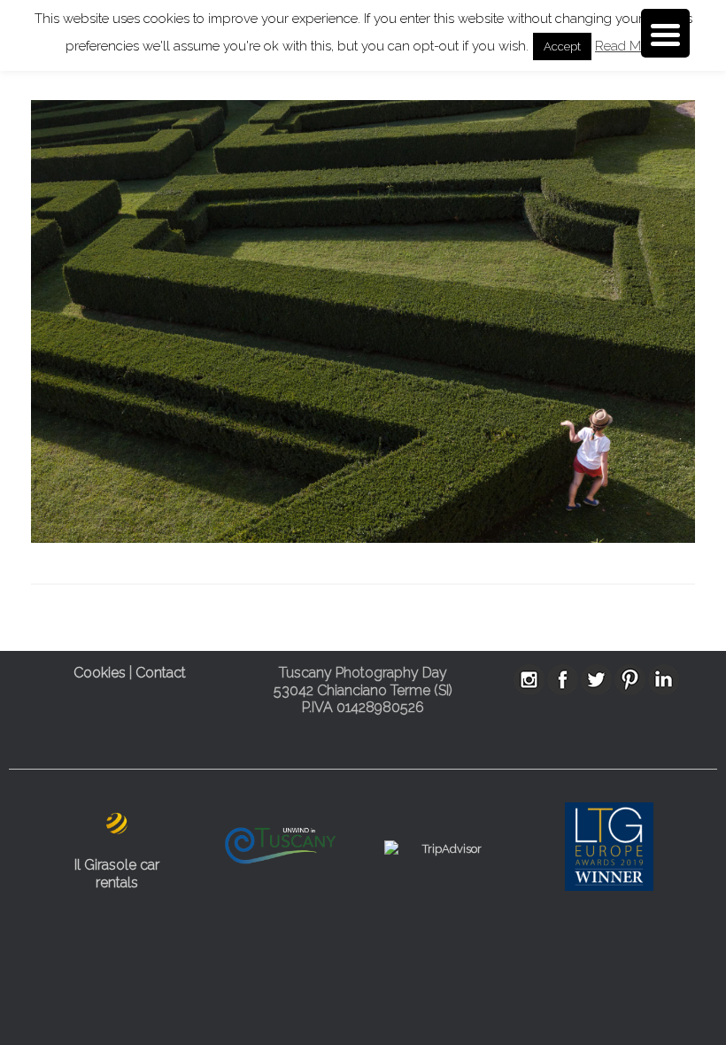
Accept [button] (562, 46)
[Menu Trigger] (665, 33)
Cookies (99, 672)
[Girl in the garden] (363, 539)
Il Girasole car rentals (116, 873)
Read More (627, 46)
